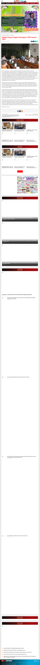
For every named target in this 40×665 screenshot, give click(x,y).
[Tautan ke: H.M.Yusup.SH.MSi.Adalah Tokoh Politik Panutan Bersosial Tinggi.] (4, 415)
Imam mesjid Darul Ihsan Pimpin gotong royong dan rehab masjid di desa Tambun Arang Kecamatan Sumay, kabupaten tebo (21, 457)
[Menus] (2, 1)
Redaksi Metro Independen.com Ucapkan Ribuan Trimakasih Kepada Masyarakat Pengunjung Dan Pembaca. (21, 298)
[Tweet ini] (33, 41)
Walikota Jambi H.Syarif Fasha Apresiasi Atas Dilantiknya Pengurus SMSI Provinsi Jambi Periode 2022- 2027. (19, 141)
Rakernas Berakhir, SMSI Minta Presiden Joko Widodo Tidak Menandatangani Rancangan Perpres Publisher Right (19, 130)
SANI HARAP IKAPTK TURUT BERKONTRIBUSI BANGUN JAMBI (14, 648)
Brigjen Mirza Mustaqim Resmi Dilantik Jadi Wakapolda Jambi (14, 650)
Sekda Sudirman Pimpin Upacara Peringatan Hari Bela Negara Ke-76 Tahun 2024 (18, 652)
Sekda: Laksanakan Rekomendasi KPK (31, 114)
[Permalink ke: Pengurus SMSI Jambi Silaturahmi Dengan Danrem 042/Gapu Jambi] (32, 162)
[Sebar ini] (31, 41)
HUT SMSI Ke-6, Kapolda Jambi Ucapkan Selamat (32, 130)
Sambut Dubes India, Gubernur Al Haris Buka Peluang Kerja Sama (15, 654)
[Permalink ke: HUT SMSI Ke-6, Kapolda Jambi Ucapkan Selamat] (32, 125)
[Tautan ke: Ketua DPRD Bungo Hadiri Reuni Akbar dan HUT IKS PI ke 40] (4, 574)
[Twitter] (20, 111)
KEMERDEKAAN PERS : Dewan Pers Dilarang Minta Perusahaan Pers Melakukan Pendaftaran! (7, 141)
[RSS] (22, 111)
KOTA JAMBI (3, 41)
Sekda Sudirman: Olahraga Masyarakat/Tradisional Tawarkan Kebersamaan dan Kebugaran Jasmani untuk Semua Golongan (20, 657)
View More (20, 171)
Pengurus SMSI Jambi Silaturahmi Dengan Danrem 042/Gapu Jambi (31, 141)
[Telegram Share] (35, 41)
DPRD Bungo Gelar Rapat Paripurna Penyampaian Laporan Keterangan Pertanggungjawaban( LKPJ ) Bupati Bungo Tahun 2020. (10, 115)
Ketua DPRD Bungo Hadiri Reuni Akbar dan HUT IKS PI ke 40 (17, 535)
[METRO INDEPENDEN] (20, 1)
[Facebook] (18, 111)
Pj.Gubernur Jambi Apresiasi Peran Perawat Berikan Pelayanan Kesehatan (17, 294)
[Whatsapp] (37, 41)
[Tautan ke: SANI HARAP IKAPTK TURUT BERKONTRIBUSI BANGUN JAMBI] (20, 636)
